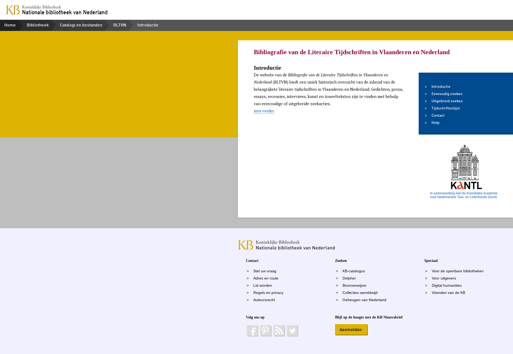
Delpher (349, 278)
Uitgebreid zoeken (447, 101)
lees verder (264, 110)
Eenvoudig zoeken (447, 94)
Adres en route (265, 278)
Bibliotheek (38, 25)
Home (10, 25)
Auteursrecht (264, 300)
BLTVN (119, 25)
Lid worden (262, 286)
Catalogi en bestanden (81, 25)
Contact (438, 115)
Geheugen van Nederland (364, 300)
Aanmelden (351, 329)
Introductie (147, 25)
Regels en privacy (268, 293)
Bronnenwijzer (355, 286)
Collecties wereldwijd (360, 293)
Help (436, 123)
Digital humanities (447, 286)
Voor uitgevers (444, 278)
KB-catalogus (354, 271)
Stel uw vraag (264, 271)
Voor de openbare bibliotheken (458, 271)
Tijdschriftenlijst (446, 108)
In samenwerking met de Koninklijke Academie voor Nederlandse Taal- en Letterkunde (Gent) (464, 195)
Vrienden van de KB (448, 293)
